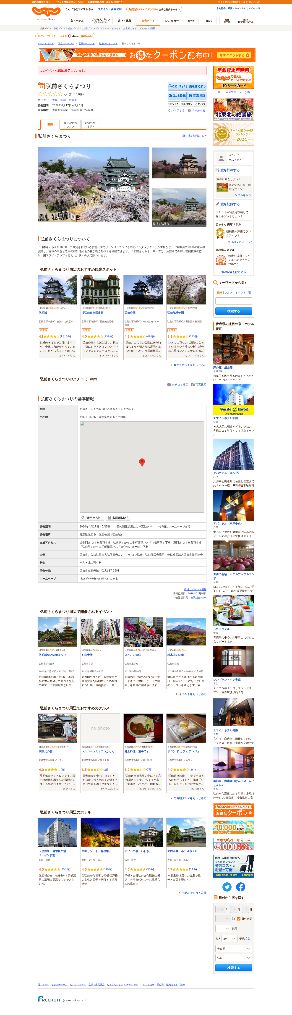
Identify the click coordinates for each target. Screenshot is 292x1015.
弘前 (63, 100)
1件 (64, 769)
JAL (131, 984)
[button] (142, 462)
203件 (65, 869)
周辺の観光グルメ (71, 124)
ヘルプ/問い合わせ (250, 1)
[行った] (174, 104)
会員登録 (116, 9)
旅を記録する (230, 204)
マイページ (254, 8)
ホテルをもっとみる (194, 892)
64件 (193, 869)
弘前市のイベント (108, 43)
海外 (227, 20)
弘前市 (73, 100)
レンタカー (172, 20)
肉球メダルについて (242, 242)
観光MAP (92, 518)
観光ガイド (73, 28)
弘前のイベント (87, 43)
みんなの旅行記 (147, 28)
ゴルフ (209, 20)
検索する (233, 311)
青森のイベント (66, 43)
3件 (192, 769)
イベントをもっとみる (192, 694)
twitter (227, 887)
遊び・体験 (124, 20)
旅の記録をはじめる (234, 272)
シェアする (178, 110)
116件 (107, 869)
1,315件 (65, 336)
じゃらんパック (100, 21)
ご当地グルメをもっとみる (190, 798)
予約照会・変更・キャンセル (231, 8)
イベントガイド (113, 28)
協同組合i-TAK (198, 597)
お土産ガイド (130, 28)
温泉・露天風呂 (96, 984)
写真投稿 (201, 384)
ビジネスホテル (78, 984)
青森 (55, 100)
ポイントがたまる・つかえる (52, 36)
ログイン (102, 9)
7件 (149, 769)
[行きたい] (187, 104)
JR (126, 984)
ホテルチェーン (60, 984)
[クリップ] (200, 104)
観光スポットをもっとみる (190, 365)
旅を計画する (230, 170)
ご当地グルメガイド (92, 28)
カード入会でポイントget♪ (233, 92)
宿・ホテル (43, 984)
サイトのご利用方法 (228, 1)
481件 (151, 336)
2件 (106, 769)
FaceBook (240, 887)
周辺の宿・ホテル (91, 124)
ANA (135, 984)
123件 (194, 336)
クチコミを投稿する (177, 96)
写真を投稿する (197, 96)
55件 (150, 869)
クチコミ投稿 (180, 384)
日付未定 (246, 918)
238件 (108, 336)
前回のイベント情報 (195, 589)
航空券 (191, 20)
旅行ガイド (59, 28)
